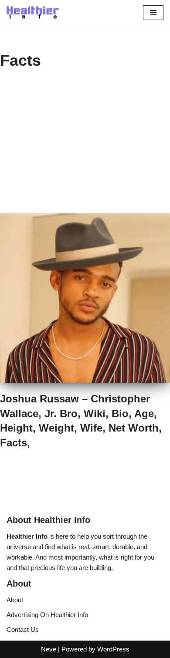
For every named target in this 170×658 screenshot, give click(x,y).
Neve (48, 649)
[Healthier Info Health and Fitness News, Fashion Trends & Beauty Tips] (33, 12)
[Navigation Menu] (153, 12)
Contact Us (23, 629)
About (15, 600)
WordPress (113, 649)
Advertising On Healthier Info (47, 614)
